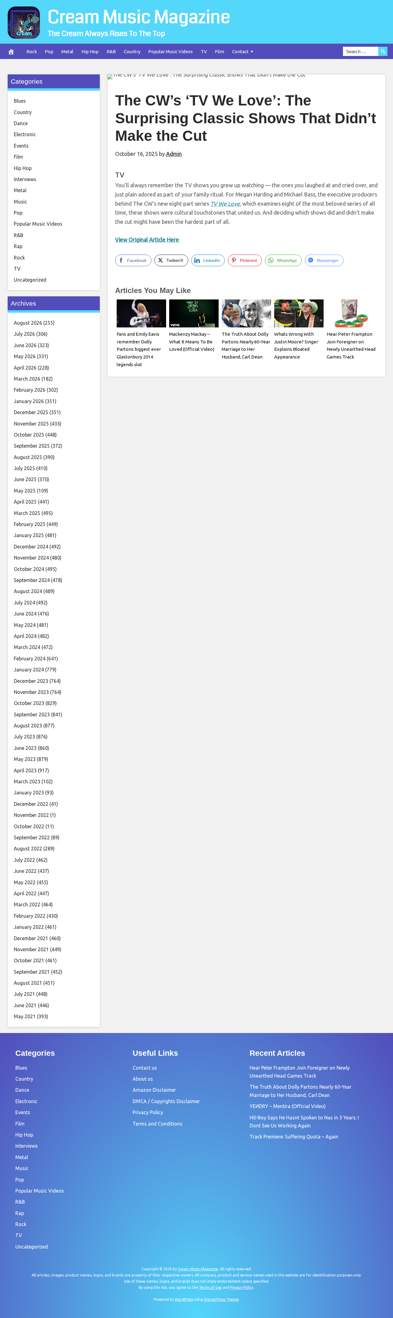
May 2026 (25, 356)
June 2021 (25, 1005)
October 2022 (29, 826)
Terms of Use (210, 1287)
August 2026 (28, 323)
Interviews (25, 179)
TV (204, 51)
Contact (240, 51)
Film (219, 51)
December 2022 (31, 804)
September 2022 (32, 837)
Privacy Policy (148, 1112)
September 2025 (32, 446)
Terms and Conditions (157, 1123)
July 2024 (24, 602)
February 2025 (29, 524)
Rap (18, 246)
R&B (111, 51)
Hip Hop (90, 51)
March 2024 (27, 647)
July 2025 (24, 468)
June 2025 (25, 479)
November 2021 (31, 949)
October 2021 (29, 960)
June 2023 (25, 748)
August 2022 (28, 848)
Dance (21, 123)
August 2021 (28, 983)
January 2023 (29, 792)
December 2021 (31, 938)
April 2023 (25, 770)
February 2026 (29, 390)
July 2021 (24, 994)
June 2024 (25, 613)
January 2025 (29, 535)
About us (143, 1079)
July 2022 (24, 860)
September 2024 (32, 580)
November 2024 (31, 557)
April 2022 (25, 893)
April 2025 (25, 502)
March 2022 (27, 904)
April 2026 (25, 367)
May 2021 (25, 1016)
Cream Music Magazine (139, 17)
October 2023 (29, 703)
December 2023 (31, 681)
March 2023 (27, 781)
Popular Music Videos (170, 51)
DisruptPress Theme (221, 1299)
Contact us (145, 1068)
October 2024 (29, 569)
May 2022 (25, 882)
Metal (67, 51)
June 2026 (25, 345)
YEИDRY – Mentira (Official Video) (288, 1106)
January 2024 (29, 669)
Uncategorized (30, 280)
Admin (174, 154)
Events (21, 145)
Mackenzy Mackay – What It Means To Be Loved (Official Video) (191, 341)
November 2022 (31, 815)
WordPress (184, 1299)
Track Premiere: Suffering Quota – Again (294, 1136)
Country (132, 51)
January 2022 (29, 927)
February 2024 (29, 658)
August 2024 (28, 591)
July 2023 (24, 736)
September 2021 (32, 972)
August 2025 (28, 457)
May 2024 (25, 625)
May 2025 (25, 490)
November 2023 (31, 692)
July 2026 (24, 334)
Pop (49, 51)
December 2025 (31, 412)
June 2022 (25, 871)
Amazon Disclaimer (154, 1090)
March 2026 (27, 379)
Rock (31, 51)
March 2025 (27, 513)
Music (20, 201)
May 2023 (25, 759)
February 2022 (29, 916)
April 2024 (25, 636)
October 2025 (29, 434)
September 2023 (32, 714)
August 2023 (28, 725)
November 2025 (31, 423)
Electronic (25, 134)
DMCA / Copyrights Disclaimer (166, 1101)
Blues (20, 101)
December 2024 (31, 546)
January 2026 (29, 401)
